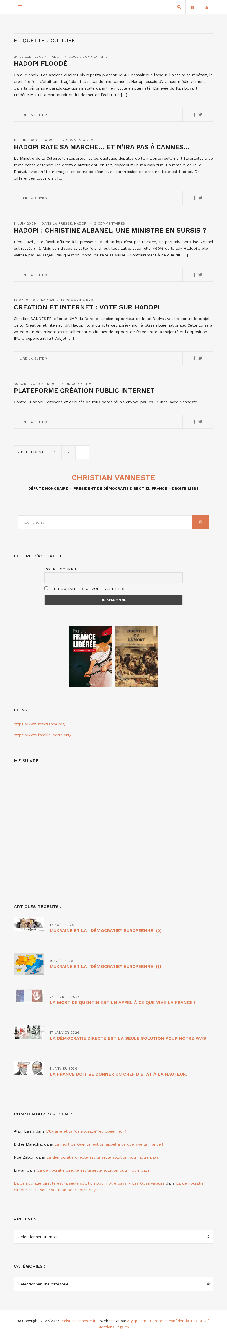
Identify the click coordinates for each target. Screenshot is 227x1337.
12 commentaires (77, 300)
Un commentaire (81, 384)
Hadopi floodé (40, 63)
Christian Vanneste (113, 477)
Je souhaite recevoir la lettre (88, 588)
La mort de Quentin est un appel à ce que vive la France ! (122, 1002)
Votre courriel (62, 569)
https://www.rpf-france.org (39, 724)
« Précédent (31, 452)
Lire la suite (32, 115)
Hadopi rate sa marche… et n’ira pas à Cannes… (102, 147)
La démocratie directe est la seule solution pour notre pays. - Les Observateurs (89, 1183)
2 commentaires (78, 140)
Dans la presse (57, 223)
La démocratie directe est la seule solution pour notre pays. (128, 1038)
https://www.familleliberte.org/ (42, 735)
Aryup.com (136, 1321)
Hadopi (56, 57)
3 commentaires (109, 223)
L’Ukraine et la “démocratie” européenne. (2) (106, 930)
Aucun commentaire (88, 57)
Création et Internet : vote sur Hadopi (86, 307)
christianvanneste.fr (78, 1321)
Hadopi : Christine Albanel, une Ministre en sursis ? (110, 230)
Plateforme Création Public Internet (84, 390)
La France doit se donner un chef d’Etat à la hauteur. (118, 1074)
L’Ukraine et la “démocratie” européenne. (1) (105, 966)
